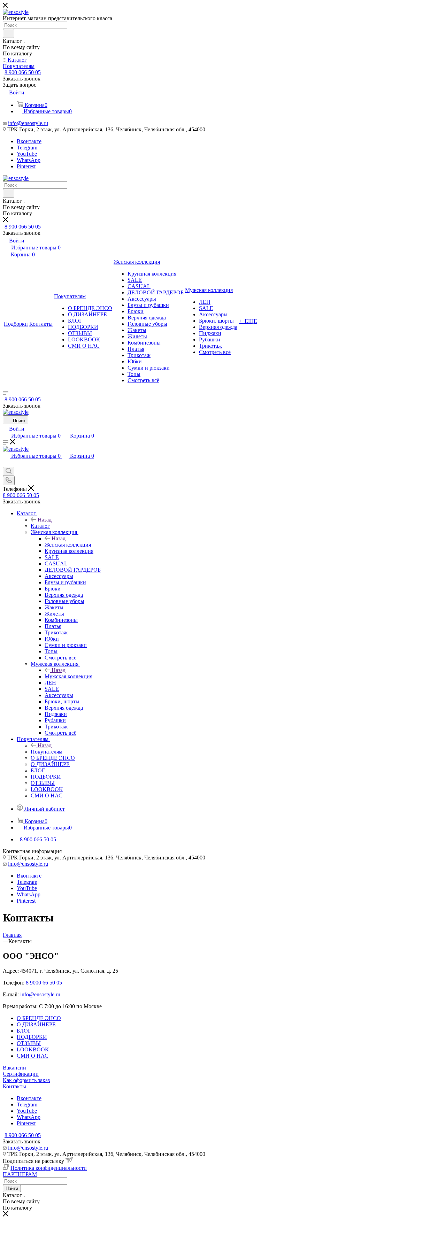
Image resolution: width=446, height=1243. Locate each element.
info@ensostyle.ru (28, 123)
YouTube (27, 154)
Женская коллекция (68, 545)
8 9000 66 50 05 (44, 983)
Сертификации (21, 1074)
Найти (12, 1188)
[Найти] (8, 33)
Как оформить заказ (26, 1080)
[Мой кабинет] (6, 463)
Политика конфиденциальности (48, 1168)
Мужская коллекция (68, 676)
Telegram (27, 147)
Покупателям (46, 752)
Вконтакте (29, 141)
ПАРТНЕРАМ (20, 1174)
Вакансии (14, 1068)
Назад (45, 520)
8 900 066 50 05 (23, 72)
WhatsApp (28, 160)
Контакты (14, 1086)
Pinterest (26, 166)
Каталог (40, 526)
